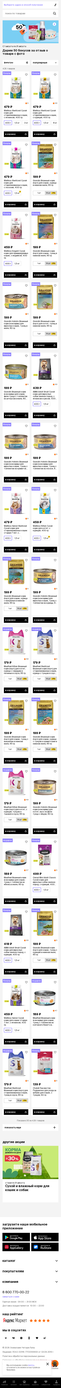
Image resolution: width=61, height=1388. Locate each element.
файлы (31, 1365)
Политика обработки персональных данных (23, 1356)
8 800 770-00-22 (15, 1292)
